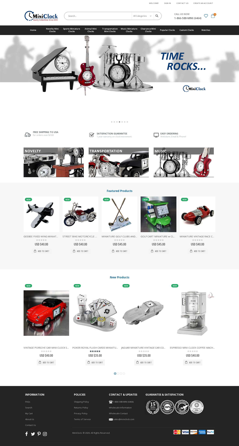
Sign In (167, 3)
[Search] (157, 16)
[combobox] (112, 16)
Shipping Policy (81, 401)
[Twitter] (33, 434)
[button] (111, 121)
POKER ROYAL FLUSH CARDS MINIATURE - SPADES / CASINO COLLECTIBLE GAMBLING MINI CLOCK (46, 347)
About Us (29, 419)
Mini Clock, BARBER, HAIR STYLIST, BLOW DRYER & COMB (192, 347)
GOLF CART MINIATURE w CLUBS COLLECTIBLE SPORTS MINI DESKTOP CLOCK (158, 236)
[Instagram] (45, 434)
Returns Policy (81, 407)
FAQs (27, 401)
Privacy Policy (80, 413)
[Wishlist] (206, 16)
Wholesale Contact (118, 413)
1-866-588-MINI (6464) (123, 401)
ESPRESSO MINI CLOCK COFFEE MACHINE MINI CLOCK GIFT (144, 347)
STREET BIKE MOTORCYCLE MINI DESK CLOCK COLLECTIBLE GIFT (80, 236)
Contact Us (182, 3)
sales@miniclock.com (123, 419)
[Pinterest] (39, 434)
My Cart (29, 413)
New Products (119, 277)
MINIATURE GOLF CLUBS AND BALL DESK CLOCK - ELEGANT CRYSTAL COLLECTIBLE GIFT (119, 236)
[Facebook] (27, 434)
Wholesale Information (120, 407)
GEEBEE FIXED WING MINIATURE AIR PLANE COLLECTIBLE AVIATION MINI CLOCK (41, 236)
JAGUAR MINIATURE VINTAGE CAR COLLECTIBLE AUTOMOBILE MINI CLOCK (95, 347)
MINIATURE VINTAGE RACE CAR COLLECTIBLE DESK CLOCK (197, 236)
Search (28, 407)
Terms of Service (82, 419)
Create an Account (203, 3)
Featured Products (119, 191)
